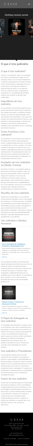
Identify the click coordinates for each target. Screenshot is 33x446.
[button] (29, 4)
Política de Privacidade (10, 438)
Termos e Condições (24, 438)
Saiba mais (4, 257)
